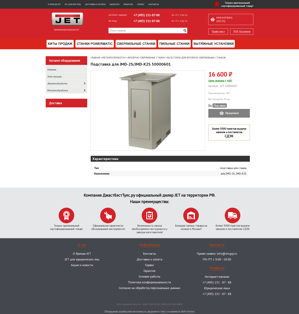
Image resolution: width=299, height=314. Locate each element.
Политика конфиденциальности (149, 282)
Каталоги (114, 4)
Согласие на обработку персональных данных (149, 288)
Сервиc (149, 265)
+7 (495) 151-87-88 (147, 15)
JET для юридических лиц (82, 259)
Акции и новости (82, 265)
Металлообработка (114, 57)
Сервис (140, 4)
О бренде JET (54, 4)
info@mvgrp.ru (227, 254)
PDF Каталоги (241, 31)
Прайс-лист (218, 31)
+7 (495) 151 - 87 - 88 (216, 282)
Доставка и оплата (95, 4)
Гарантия (128, 4)
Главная (95, 57)
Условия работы (149, 276)
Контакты (153, 4)
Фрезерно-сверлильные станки (146, 57)
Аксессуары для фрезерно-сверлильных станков (196, 57)
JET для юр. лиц (73, 4)
